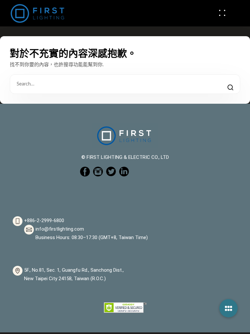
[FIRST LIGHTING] (37, 12)
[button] (228, 308)
